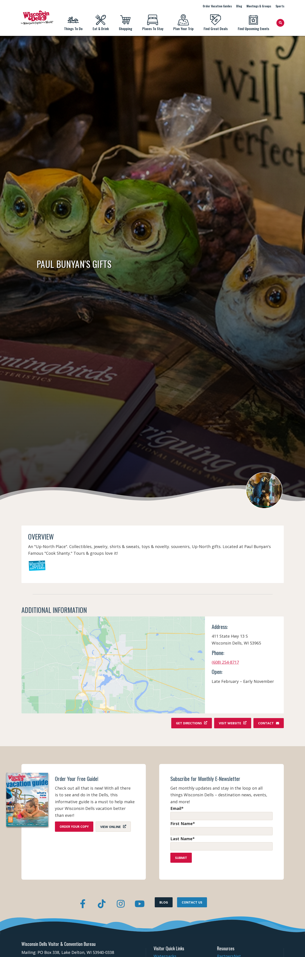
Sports (280, 6)
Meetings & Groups (259, 6)
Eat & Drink (101, 28)
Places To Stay (152, 28)
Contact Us (192, 902)
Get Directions (189, 723)
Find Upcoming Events (253, 28)
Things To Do (73, 28)
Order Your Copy (74, 826)
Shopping (125, 28)
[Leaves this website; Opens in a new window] (113, 664)
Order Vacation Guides (217, 6)
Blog (239, 6)
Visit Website (230, 723)
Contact (266, 723)
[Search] (280, 23)
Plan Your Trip (183, 28)
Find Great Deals (216, 28)
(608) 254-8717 (225, 662)
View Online (110, 826)
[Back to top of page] (296, 947)
